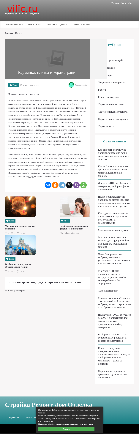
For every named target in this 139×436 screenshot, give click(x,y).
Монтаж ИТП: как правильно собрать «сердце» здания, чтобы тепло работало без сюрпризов (112, 277)
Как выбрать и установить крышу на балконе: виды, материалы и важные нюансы (113, 171)
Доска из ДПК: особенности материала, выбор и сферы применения (114, 186)
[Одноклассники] (55, 185)
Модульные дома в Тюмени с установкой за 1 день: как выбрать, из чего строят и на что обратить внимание (114, 302)
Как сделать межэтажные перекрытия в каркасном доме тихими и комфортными (113, 218)
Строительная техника (111, 104)
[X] (69, 185)
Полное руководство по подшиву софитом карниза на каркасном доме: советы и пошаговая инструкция (114, 201)
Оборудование (14, 24)
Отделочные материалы (112, 82)
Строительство (81, 24)
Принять (66, 429)
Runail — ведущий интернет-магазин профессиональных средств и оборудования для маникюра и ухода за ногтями (114, 356)
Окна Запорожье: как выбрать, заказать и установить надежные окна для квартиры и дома (114, 259)
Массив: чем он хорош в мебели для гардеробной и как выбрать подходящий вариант (113, 242)
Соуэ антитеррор (108, 290)
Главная (115, 3)
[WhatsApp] (83, 185)
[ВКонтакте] (48, 185)
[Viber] (76, 185)
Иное (17, 33)
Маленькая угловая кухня (113, 230)
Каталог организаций (110, 60)
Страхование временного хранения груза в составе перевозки (112, 374)
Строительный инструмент (114, 118)
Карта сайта (126, 3)
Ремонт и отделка (57, 24)
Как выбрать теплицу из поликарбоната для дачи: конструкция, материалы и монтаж (113, 154)
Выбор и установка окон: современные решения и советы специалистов (112, 337)
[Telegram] (62, 185)
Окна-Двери (34, 24)
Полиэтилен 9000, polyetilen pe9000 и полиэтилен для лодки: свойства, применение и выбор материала (114, 321)
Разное (102, 89)
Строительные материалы (113, 111)
